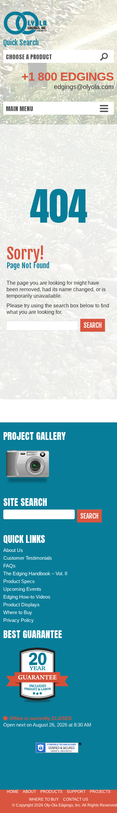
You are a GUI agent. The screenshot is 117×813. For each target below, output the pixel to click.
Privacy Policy (18, 620)
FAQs (9, 565)
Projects (100, 791)
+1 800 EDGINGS (67, 76)
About (29, 791)
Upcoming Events (22, 589)
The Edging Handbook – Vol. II (35, 573)
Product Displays (21, 604)
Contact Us (75, 799)
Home (13, 791)
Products (51, 791)
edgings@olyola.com (84, 86)
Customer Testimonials (27, 558)
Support (76, 791)
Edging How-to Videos (26, 597)
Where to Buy (17, 612)
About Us (13, 550)
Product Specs (19, 581)
